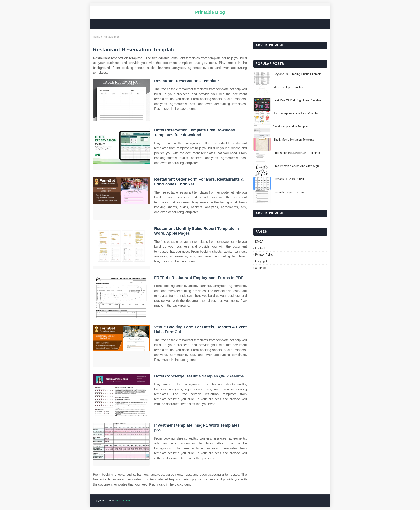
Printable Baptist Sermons (290, 192)
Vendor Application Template (291, 126)
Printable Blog (210, 12)
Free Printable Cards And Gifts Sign (296, 166)
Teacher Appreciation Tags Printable (296, 113)
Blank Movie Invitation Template (293, 139)
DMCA (259, 241)
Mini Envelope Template (288, 87)
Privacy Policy (264, 254)
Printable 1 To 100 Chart (288, 179)
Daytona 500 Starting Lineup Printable (297, 74)
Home (96, 36)
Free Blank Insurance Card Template (296, 152)
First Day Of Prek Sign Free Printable (297, 100)
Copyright (261, 261)
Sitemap (260, 267)
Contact (260, 248)
